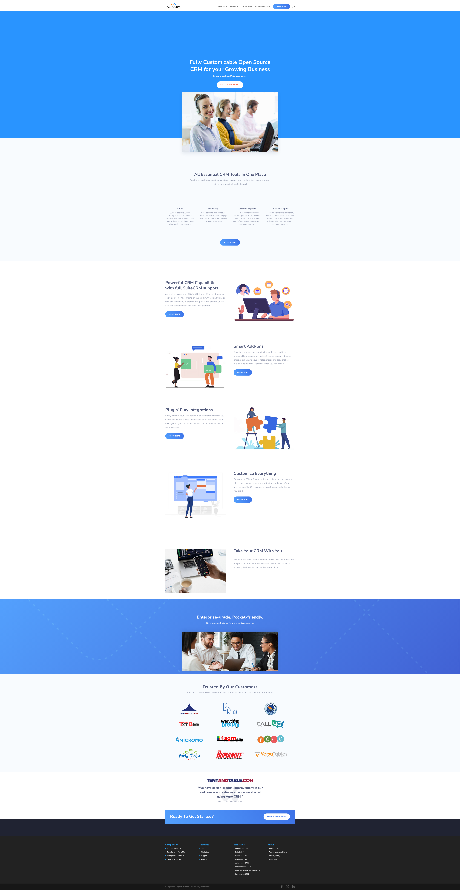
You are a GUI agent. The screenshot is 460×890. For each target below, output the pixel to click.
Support (204, 856)
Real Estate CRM (241, 848)
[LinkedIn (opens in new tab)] (293, 886)
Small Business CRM (243, 867)
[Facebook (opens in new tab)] (281, 886)
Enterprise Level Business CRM (247, 870)
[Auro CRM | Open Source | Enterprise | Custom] (173, 5)
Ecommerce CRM (242, 874)
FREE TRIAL (281, 6)
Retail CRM (239, 852)
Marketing (205, 852)
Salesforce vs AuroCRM (176, 852)
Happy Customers (262, 7)
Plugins (233, 7)
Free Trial (273, 859)
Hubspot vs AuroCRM (175, 856)
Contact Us (273, 848)
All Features (230, 242)
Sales (203, 848)
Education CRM (241, 859)
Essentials (221, 7)
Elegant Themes (182, 887)
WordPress (205, 887)
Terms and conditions (278, 852)
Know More (174, 314)
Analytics (204, 859)
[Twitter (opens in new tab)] (287, 886)
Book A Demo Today (276, 817)
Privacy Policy (274, 856)
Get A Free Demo (230, 84)
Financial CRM (241, 856)
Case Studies (247, 7)
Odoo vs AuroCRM (174, 859)
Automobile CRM (242, 863)
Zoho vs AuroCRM (174, 848)
